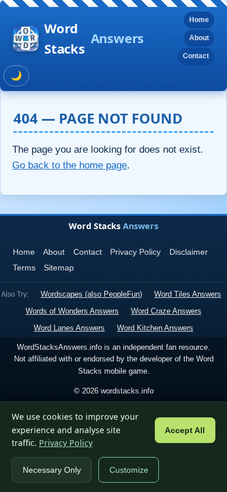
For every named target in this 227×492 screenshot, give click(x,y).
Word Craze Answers (166, 311)
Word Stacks (94, 38)
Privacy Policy (135, 251)
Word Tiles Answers (187, 294)
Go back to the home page (69, 165)
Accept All (185, 430)
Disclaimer (188, 251)
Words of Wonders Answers (72, 311)
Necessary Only (52, 470)
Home (199, 20)
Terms (24, 267)
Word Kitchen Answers (155, 328)
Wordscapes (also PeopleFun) (91, 294)
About (199, 38)
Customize (128, 470)
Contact (196, 56)
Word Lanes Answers (69, 328)
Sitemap (59, 267)
